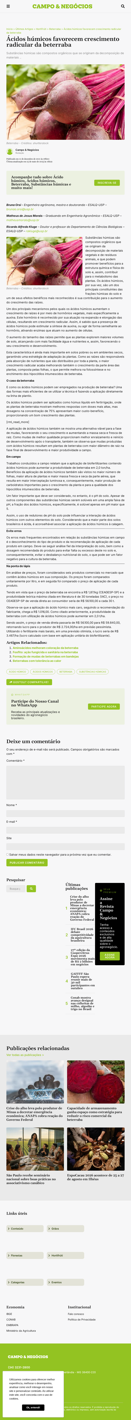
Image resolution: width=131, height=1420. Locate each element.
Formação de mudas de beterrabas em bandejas (46, 656)
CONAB (10, 1319)
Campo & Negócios (27, 149)
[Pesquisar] (31, 888)
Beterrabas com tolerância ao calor (37, 660)
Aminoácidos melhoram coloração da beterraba (45, 648)
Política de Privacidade (82, 1319)
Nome (11, 805)
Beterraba (55, 29)
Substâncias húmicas (92, 671)
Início (9, 29)
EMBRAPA (12, 1325)
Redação (19, 153)
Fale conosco (76, 1314)
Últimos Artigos (24, 29)
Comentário (15, 760)
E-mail (11, 821)
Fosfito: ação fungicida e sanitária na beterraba (45, 652)
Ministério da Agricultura (21, 1330)
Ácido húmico (17, 671)
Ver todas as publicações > (25, 1055)
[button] (8, 6)
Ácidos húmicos (43, 671)
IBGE (9, 1314)
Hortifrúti (41, 29)
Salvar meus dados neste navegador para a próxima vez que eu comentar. (60, 854)
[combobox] (15, 888)
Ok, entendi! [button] (33, 1407)
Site (9, 838)
